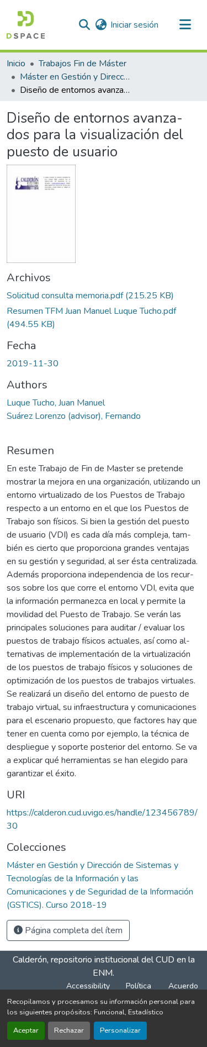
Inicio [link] (16, 63)
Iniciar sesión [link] (134, 25)
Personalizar (120, 1030)
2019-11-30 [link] (33, 363)
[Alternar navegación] (184, 24)
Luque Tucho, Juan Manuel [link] (56, 403)
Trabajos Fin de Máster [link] (82, 63)
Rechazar (69, 1030)
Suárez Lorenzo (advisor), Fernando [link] (74, 416)
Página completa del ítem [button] (73, 930)
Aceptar (26, 1030)
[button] (26, 25)
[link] (103, 295)
